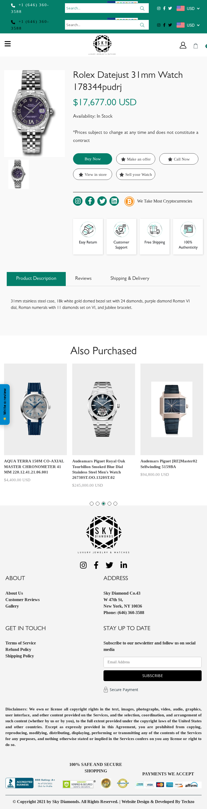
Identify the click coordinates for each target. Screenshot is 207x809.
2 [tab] (97, 503)
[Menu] (8, 45)
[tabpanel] (35, 422)
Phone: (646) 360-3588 (124, 612)
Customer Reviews (22, 599)
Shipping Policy (19, 656)
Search (142, 8)
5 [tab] (115, 503)
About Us (14, 593)
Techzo (187, 801)
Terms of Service (20, 643)
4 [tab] (109, 503)
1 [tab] (91, 503)
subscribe (152, 675)
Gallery (12, 606)
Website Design (135, 801)
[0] (195, 45)
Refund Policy (18, 649)
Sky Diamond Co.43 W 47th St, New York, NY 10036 (123, 599)
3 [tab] (103, 503)
